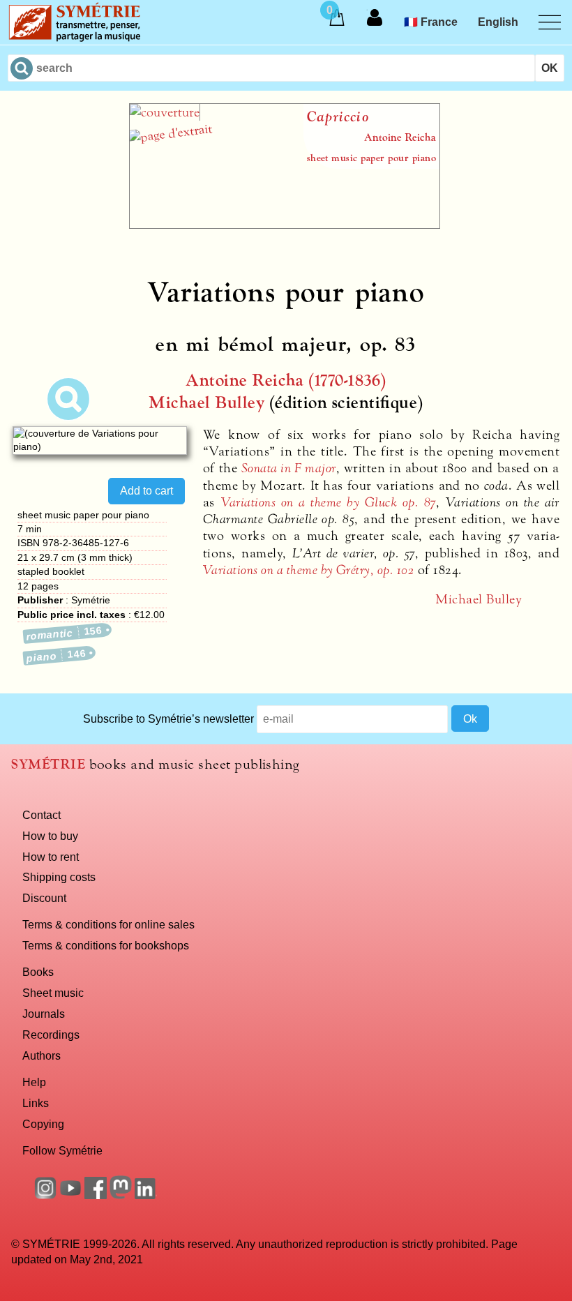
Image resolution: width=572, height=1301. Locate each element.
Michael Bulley (206, 403)
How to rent (50, 856)
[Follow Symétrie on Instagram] (45, 1195)
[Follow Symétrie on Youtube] (70, 1195)
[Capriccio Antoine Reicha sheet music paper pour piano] (284, 224)
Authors (41, 1055)
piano (56, 655)
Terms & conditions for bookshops (105, 945)
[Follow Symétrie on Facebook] (95, 1195)
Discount (44, 898)
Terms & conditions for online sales (108, 924)
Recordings (51, 1034)
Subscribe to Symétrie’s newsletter (168, 718)
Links (35, 1103)
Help (34, 1082)
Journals (43, 1013)
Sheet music (53, 992)
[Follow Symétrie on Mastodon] (121, 1195)
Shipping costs (59, 877)
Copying (43, 1124)
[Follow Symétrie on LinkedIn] (146, 1195)
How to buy (50, 835)
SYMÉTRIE (48, 764)
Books (38, 971)
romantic (65, 633)
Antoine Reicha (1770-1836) (286, 380)
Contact (41, 815)
